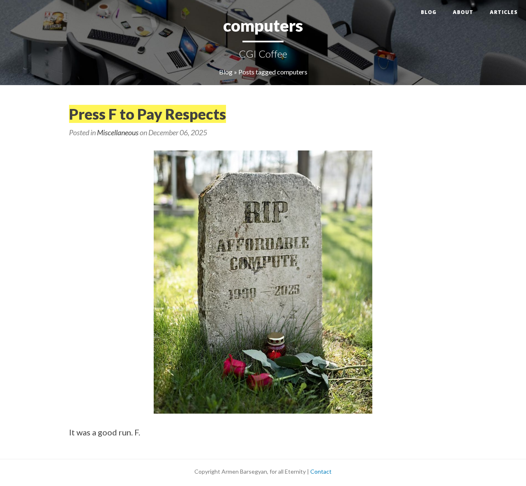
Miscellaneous (117, 132)
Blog (428, 12)
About (463, 12)
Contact (321, 471)
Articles (504, 12)
